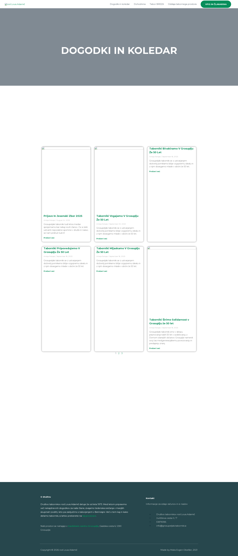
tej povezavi (89, 516)
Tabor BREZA (157, 4)
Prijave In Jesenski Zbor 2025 (63, 216)
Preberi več (49, 238)
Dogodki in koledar (120, 4)
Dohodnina (140, 4)
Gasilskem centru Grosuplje (83, 526)
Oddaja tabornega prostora (182, 4)
